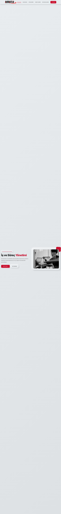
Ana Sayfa (19, 2)
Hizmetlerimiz (38, 2)
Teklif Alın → (5, 266)
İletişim (53, 2)
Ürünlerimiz (31, 2)
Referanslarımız (45, 2)
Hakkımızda (25, 2)
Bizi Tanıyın (14, 266)
